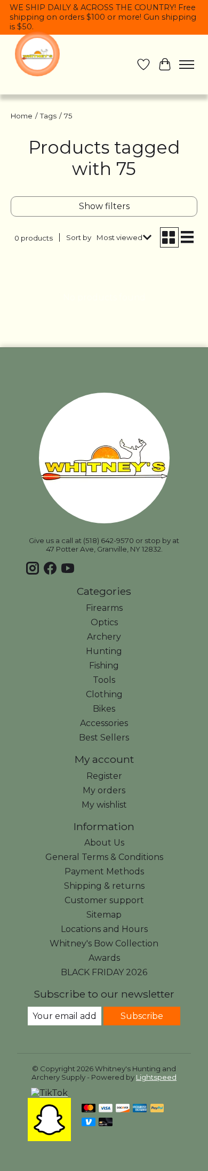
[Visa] (106, 1109)
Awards (104, 958)
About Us (104, 843)
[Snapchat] (49, 1138)
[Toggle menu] (186, 64)
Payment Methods (104, 871)
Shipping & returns (104, 886)
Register (104, 776)
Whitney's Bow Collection (104, 943)
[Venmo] (88, 1123)
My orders (104, 790)
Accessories (104, 723)
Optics (104, 622)
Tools (104, 680)
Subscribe (142, 1016)
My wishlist (104, 805)
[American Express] (140, 1109)
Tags (48, 115)
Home (22, 115)
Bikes (104, 709)
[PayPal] (157, 1109)
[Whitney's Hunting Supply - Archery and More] (37, 54)
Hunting (104, 651)
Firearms (104, 608)
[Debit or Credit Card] (106, 1123)
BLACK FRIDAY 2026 (104, 972)
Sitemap (104, 915)
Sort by (78, 237)
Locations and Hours (104, 929)
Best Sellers (104, 737)
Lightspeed (156, 1077)
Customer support (104, 900)
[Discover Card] (123, 1109)
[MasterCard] (88, 1109)
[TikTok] (49, 1093)
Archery (104, 637)
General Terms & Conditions (104, 857)
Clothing (104, 694)
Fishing (104, 665)
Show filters (104, 206)
